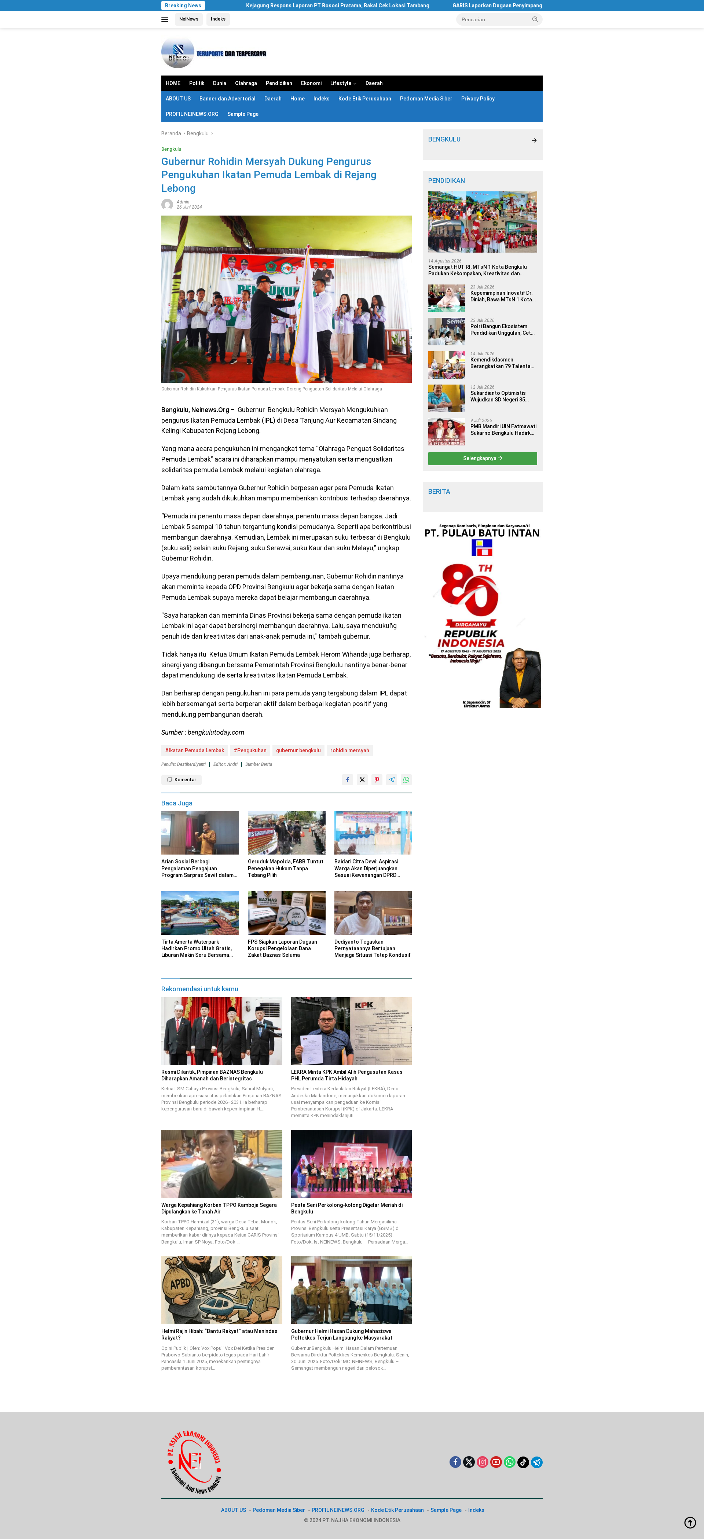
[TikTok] (523, 1462)
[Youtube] (496, 1462)
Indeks (218, 19)
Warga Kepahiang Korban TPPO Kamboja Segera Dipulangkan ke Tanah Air (219, 1208)
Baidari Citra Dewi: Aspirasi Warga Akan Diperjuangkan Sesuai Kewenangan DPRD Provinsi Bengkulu (366, 868)
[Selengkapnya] (534, 140)
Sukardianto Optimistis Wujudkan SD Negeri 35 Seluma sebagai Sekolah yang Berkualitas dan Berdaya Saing (499, 396)
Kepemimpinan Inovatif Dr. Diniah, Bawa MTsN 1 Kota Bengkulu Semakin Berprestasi (501, 296)
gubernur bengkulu (298, 750)
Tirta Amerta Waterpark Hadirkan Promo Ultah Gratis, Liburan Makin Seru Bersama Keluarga (196, 949)
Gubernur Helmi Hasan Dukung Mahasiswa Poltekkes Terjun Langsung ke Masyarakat (341, 1334)
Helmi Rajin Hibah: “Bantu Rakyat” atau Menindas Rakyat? (219, 1334)
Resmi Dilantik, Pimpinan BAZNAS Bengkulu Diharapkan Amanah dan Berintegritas (212, 1075)
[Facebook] (455, 1462)
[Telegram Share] (391, 779)
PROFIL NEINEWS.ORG (192, 114)
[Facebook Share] (347, 779)
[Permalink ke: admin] (167, 204)
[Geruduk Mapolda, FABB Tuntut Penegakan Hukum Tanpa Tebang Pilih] (287, 833)
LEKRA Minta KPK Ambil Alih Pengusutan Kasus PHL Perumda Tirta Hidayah (347, 1075)
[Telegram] (537, 1462)
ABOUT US (178, 99)
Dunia (219, 83)
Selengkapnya (480, 458)
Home (297, 99)
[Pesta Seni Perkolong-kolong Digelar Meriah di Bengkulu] (351, 1164)
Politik (196, 83)
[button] (535, 19)
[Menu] (166, 19)
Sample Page (242, 114)
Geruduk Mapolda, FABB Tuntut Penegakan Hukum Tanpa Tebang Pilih (285, 868)
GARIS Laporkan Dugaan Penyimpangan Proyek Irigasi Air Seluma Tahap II (477, 5)
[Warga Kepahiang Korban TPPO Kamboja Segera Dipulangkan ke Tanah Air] (221, 1164)
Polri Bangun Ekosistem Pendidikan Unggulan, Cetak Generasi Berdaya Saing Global (503, 329)
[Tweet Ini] (362, 779)
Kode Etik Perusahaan (364, 99)
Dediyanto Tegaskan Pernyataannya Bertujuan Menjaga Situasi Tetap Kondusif (372, 948)
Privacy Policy (478, 99)
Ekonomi (311, 83)
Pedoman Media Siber (426, 99)
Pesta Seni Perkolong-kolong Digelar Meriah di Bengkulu (347, 1208)
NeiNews (188, 19)
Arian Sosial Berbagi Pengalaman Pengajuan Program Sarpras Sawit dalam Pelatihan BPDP (197, 868)
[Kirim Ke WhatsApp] (406, 779)
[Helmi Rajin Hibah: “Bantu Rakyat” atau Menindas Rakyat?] (221, 1290)
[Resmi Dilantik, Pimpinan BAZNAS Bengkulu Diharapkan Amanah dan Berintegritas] (221, 1031)
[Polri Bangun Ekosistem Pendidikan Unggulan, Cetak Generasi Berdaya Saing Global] (446, 331)
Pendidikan (279, 83)
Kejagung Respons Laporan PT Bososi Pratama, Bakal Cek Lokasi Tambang (273, 5)
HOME (173, 83)
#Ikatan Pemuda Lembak (194, 750)
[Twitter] (469, 1462)
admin (183, 202)
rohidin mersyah (349, 750)
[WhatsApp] (510, 1462)
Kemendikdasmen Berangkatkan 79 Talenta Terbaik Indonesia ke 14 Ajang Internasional (500, 363)
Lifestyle (340, 83)
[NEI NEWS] (216, 51)
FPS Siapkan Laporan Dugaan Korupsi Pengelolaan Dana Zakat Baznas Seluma (282, 948)
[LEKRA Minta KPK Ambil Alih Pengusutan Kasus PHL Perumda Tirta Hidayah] (351, 1031)
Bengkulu (171, 149)
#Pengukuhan (250, 750)
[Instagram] (482, 1462)
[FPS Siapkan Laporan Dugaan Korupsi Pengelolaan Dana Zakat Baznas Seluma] (287, 913)
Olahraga (246, 83)
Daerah (374, 83)
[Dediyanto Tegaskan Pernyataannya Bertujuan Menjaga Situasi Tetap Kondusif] (373, 913)
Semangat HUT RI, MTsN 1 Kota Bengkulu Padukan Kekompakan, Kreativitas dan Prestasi (477, 270)
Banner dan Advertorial (227, 99)
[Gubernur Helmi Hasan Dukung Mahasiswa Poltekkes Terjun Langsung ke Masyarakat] (351, 1290)
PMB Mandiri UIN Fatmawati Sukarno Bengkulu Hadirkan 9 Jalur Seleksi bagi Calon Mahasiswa (503, 429)
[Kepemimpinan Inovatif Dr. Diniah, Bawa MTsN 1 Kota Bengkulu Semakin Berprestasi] (446, 298)
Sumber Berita (258, 764)
